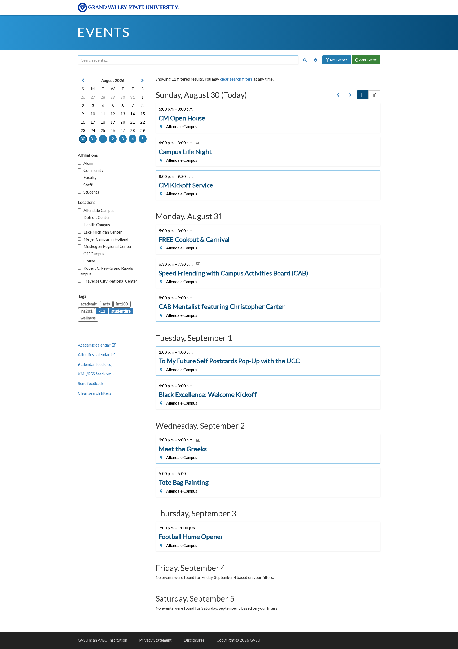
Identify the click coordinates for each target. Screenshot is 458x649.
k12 (102, 311)
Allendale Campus (97, 210)
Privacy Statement (155, 640)
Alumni (88, 163)
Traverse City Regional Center (109, 281)
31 (132, 97)
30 (122, 97)
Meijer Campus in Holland (104, 239)
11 (102, 113)
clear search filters (236, 79)
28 (102, 97)
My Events (338, 60)
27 (92, 97)
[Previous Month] (83, 80)
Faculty (89, 177)
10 (92, 113)
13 (122, 113)
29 (112, 97)
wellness (88, 317)
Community (92, 170)
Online (88, 260)
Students (90, 192)
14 (132, 113)
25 (102, 130)
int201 (87, 311)
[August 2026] (338, 94)
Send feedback (90, 383)
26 (83, 97)
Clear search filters (94, 393)
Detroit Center (95, 217)
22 (142, 122)
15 (142, 113)
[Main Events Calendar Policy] (316, 59)
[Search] (305, 59)
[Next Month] (143, 80)
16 (83, 122)
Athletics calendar (94, 354)
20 (122, 122)
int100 (122, 303)
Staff (87, 184)
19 (112, 122)
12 (112, 113)
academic (89, 303)
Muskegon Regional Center (106, 246)
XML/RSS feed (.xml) (96, 373)
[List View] (363, 94)
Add (367, 60)
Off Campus (92, 253)
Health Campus (95, 224)
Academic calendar (94, 345)
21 (132, 122)
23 (83, 130)
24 (92, 130)
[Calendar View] (374, 94)
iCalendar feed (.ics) (95, 364)
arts (106, 303)
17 (92, 122)
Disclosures (194, 640)
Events (103, 32)
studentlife (121, 311)
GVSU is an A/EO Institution (102, 640)
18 (102, 122)
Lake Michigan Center (101, 232)
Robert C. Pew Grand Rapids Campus (105, 271)
